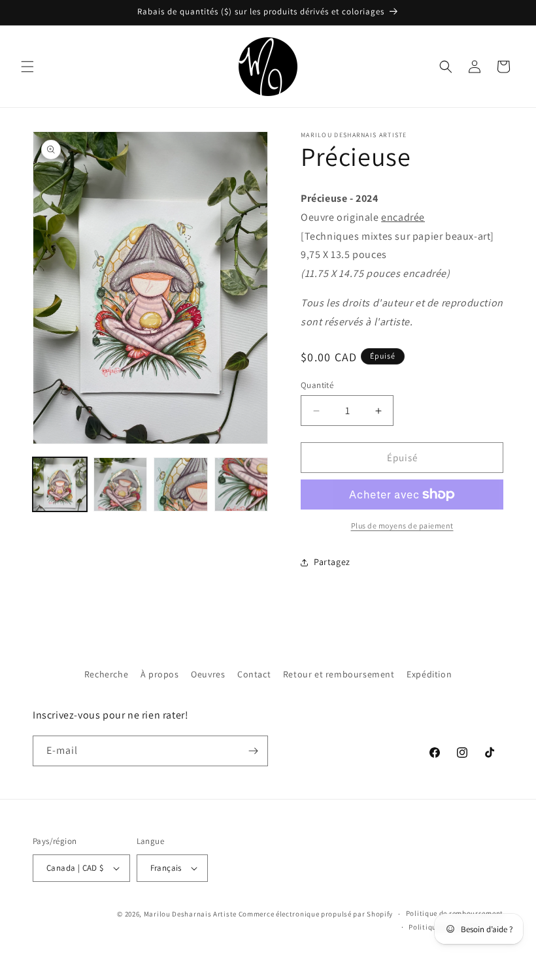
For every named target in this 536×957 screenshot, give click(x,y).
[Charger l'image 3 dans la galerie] (181, 484)
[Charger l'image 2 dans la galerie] (120, 484)
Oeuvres (208, 674)
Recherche (106, 674)
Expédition (429, 674)
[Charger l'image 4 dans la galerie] (241, 484)
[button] (27, 66)
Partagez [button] (332, 562)
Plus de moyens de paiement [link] (402, 525)
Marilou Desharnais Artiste (190, 913)
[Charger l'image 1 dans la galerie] (60, 484)
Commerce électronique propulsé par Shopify (316, 913)
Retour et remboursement (339, 674)
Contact (254, 674)
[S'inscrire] (253, 751)
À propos (160, 674)
